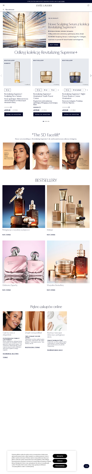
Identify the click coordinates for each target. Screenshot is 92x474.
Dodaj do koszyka (13, 114)
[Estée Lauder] (44, 5)
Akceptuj (60, 456)
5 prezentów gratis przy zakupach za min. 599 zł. (46, 1)
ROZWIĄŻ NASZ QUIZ (55, 350)
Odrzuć (59, 461)
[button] (86, 466)
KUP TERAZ (54, 45)
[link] (16, 156)
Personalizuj (59, 466)
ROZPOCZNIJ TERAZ (32, 347)
